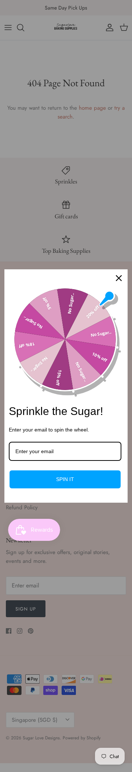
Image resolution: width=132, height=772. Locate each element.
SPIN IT (65, 479)
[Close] (119, 278)
